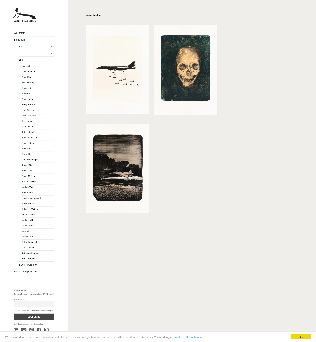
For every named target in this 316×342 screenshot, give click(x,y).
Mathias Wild (28, 220)
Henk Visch (27, 192)
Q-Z (21, 59)
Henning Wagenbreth (31, 198)
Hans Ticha (27, 170)
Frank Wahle (28, 203)
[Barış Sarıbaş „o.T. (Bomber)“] (117, 70)
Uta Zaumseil (28, 247)
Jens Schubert (28, 121)
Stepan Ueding (29, 181)
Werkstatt (19, 33)
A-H (21, 46)
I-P (20, 53)
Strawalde (26, 154)
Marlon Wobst (28, 225)
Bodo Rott (26, 93)
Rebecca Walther (30, 209)
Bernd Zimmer (28, 258)
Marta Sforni (27, 126)
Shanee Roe (27, 88)
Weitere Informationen (188, 337)
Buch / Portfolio (28, 264)
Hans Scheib (28, 110)
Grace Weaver (28, 214)
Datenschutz (39, 324)
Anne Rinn (26, 77)
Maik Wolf (26, 231)
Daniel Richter (28, 71)
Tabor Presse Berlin (23, 20)
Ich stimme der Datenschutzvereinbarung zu (35, 311)
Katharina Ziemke (30, 253)
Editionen (19, 39)
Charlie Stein (28, 143)
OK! (301, 337)
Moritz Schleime (29, 115)
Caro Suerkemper (30, 159)
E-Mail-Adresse (20, 300)
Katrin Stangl (28, 132)
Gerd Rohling (28, 82)
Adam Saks (27, 99)
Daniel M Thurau (29, 176)
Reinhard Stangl (29, 137)
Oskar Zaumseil (29, 242)
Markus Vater (28, 187)
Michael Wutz (28, 236)
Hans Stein (27, 148)
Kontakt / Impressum (25, 271)
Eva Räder (27, 66)
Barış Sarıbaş (28, 104)
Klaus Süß (27, 165)
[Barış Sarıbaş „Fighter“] (117, 169)
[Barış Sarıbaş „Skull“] (185, 71)
